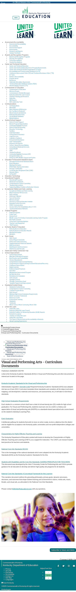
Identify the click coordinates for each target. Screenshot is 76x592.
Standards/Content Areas (11, 327)
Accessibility (9, 574)
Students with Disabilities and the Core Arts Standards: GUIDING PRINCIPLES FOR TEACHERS (35, 462)
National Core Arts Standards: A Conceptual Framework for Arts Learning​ (26, 474)
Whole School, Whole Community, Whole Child (22, 305)
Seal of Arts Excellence (15, 356)
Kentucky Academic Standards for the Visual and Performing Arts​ (24, 383)
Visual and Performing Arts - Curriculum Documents (16, 346)
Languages (9, 579)
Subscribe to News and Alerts (63, 550)
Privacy (8, 569)
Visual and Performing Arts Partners (15, 350)
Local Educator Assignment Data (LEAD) (21, 170)
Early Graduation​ (7, 418)
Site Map (8, 578)
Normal (48, 575)
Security (8, 571)
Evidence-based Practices (17, 269)
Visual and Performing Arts (11, 331)
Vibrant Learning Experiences (18, 321)
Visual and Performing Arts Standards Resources (15, 343)
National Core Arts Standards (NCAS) (14, 449)
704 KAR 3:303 (24, 387)
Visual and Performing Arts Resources (15, 353)
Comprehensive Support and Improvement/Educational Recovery (28, 263)
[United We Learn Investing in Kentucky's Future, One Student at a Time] (38, 31)
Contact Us (9, 576)
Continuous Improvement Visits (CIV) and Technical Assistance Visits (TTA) (31, 73)
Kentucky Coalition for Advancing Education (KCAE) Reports (27, 312)
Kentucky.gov (6, 589)
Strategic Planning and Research (19, 96)
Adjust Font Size (46, 568)
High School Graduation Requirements (15, 401)
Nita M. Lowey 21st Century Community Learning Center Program (28, 218)
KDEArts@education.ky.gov (22, 489)
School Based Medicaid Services (19, 147)
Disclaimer (9, 572)
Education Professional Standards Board (21, 161)
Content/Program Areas (10, 329)
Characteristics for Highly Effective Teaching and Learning (21, 434)
